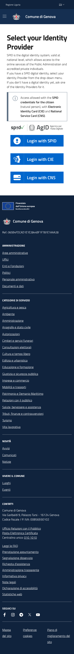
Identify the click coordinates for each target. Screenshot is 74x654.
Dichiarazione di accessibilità (20, 588)
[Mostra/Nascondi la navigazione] (4, 16)
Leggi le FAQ (10, 546)
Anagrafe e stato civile (16, 327)
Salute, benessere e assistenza (21, 407)
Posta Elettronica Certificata (20, 533)
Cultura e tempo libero (16, 354)
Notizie (6, 461)
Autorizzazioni (11, 334)
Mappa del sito (6, 633)
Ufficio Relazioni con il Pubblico (21, 528)
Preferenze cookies (30, 633)
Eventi (6, 489)
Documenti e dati (13, 286)
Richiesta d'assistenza (16, 564)
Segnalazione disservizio (17, 558)
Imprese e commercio (15, 380)
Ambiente (8, 314)
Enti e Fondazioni (13, 266)
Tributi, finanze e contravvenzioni (22, 413)
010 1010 (30, 537)
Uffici (5, 259)
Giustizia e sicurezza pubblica (20, 374)
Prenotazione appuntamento (20, 552)
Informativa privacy (14, 576)
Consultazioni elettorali (16, 347)
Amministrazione (13, 320)
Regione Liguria (13, 4)
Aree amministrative (15, 253)
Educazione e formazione (18, 367)
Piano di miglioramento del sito (58, 636)
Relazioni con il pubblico (17, 400)
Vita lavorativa (11, 427)
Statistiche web (12, 594)
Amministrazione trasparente (20, 570)
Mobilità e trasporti (14, 387)
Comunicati (9, 455)
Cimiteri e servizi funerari (17, 340)
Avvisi (6, 448)
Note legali (9, 582)
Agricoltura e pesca (14, 307)
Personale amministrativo (18, 279)
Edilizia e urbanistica (15, 360)
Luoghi (6, 483)
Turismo (7, 420)
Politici (6, 272)
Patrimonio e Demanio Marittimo (22, 393)
